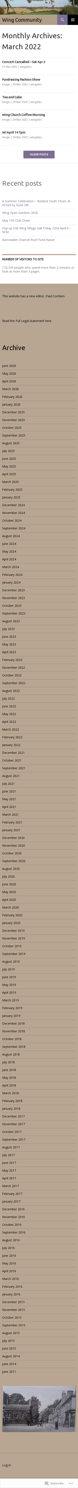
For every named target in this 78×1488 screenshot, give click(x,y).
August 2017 (11, 1147)
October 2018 (11, 1039)
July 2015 (8, 1341)
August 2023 (11, 621)
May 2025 (9, 466)
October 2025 (11, 428)
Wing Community (22, 20)
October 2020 (11, 853)
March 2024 (10, 567)
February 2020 (12, 915)
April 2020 (9, 900)
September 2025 (13, 435)
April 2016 (9, 1271)
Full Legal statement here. (34, 321)
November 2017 (13, 1124)
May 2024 (9, 551)
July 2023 (8, 629)
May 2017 (9, 1170)
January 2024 (11, 582)
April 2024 (9, 559)
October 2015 (11, 1317)
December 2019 (13, 931)
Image (6, 84)
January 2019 (11, 1016)
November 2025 (13, 420)
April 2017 (9, 1178)
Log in (6, 1465)
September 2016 (13, 1232)
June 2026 (9, 366)
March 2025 (10, 482)
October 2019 (11, 946)
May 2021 (9, 799)
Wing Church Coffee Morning (23, 114)
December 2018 (13, 1023)
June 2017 (9, 1163)
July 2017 (8, 1155)
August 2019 (11, 961)
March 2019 (10, 1000)
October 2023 (11, 606)
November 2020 (13, 845)
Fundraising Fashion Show (21, 79)
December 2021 (13, 753)
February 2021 (12, 822)
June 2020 (9, 884)
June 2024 (9, 544)
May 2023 (9, 644)
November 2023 (13, 598)
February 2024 (12, 575)
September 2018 (13, 1047)
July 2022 (8, 698)
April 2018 (9, 1085)
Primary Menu (73, 20)
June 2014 (9, 1364)
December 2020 (13, 838)
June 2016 (9, 1256)
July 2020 (8, 876)
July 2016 (8, 1248)
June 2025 (9, 459)
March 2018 (10, 1093)
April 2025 (9, 474)
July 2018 (8, 1062)
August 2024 (11, 536)
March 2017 (10, 1186)
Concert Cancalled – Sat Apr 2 (23, 62)
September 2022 (13, 683)
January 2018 (11, 1108)
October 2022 (11, 675)
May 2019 (9, 985)
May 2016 (9, 1263)
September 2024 (13, 528)
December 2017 (13, 1116)
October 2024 (11, 520)
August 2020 (11, 869)
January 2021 (11, 830)
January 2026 (11, 404)
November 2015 (13, 1310)
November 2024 (13, 513)
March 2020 (10, 907)
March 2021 (10, 814)
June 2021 (9, 791)
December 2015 (13, 1302)
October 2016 (11, 1225)
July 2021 (8, 784)
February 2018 (12, 1101)
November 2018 (13, 1031)
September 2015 (13, 1325)
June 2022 (9, 706)
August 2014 (11, 1356)
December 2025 (13, 412)
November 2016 (13, 1217)
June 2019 (9, 977)
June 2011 (9, 1372)
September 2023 (13, 613)
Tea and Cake (12, 97)
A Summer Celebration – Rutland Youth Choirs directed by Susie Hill (36, 203)
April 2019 (9, 992)
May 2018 (9, 1078)
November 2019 (13, 938)
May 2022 (9, 714)
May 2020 (9, 892)
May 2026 (9, 373)
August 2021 (11, 776)
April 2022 (9, 722)
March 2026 (10, 389)
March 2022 (10, 729)
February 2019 (12, 1008)
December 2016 (13, 1209)
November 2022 (13, 667)
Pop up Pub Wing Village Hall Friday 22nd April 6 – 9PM (36, 230)
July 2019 (8, 969)
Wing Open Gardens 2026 (20, 213)
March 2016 (10, 1279)
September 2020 (13, 861)
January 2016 (11, 1294)
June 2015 (9, 1348)
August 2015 (11, 1333)
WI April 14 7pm (13, 132)
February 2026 (12, 397)
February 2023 (12, 660)
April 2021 (9, 807)
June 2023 (9, 636)
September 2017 (13, 1139)
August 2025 (11, 443)
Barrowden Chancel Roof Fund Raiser (28, 240)
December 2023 (13, 590)
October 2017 (11, 1132)
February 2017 (12, 1194)
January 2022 (11, 745)
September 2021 (13, 768)
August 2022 (11, 691)
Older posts (39, 154)
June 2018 (9, 1070)
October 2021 (11, 760)
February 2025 (12, 489)
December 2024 (13, 505)
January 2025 (11, 497)
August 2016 (11, 1240)
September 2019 (13, 954)
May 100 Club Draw (16, 220)
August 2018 (11, 1054)
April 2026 (9, 381)
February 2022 (12, 737)
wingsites (25, 67)
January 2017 (11, 1201)
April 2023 (9, 652)
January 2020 (11, 923)
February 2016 (12, 1286)
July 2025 (8, 451)
